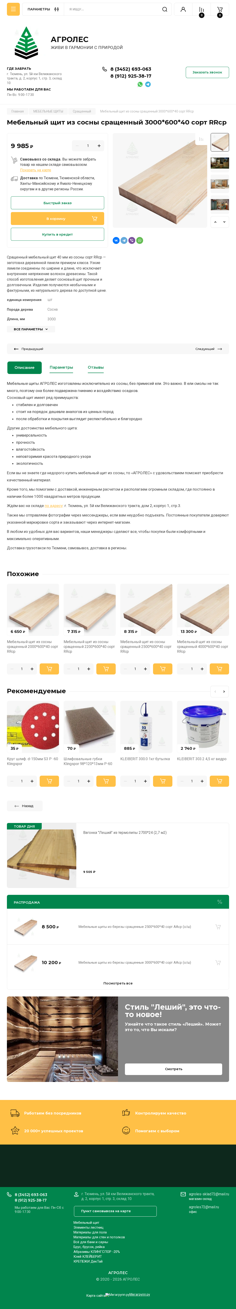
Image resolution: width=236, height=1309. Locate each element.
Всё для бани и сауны (91, 1242)
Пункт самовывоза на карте (106, 1211)
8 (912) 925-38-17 (130, 76)
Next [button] (224, 222)
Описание (25, 367)
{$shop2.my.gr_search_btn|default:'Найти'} (164, 9)
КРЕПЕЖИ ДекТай (88, 1261)
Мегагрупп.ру (140, 1294)
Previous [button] (215, 222)
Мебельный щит (86, 1223)
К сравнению (201, 139)
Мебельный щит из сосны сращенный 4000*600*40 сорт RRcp (202, 647)
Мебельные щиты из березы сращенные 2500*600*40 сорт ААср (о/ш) (135, 927)
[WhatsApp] (139, 240)
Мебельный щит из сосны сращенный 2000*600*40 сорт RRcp (32, 647)
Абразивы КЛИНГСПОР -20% (97, 1252)
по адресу (54, 505)
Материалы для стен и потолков (99, 1237)
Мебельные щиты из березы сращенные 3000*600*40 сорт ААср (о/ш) (135, 962)
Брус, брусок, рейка (89, 1247)
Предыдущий (32, 349)
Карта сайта (95, 1296)
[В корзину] (218, 927)
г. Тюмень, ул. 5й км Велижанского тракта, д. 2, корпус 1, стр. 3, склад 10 (34, 78)
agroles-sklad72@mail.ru (209, 1194)
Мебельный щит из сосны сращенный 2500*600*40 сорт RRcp (145, 647)
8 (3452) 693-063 (130, 69)
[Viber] (131, 240)
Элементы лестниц (88, 1227)
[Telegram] (124, 240)
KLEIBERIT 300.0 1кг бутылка (145, 759)
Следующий (205, 349)
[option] (160, 180)
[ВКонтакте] (116, 240)
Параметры (61, 367)
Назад (27, 806)
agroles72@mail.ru (204, 1207)
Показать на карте (35, 170)
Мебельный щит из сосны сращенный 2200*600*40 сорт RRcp (89, 647)
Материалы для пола (90, 1232)
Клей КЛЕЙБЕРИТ (88, 1256)
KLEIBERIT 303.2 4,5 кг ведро (202, 759)
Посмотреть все (118, 983)
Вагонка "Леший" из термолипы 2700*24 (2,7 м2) (125, 832)
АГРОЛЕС (69, 39)
